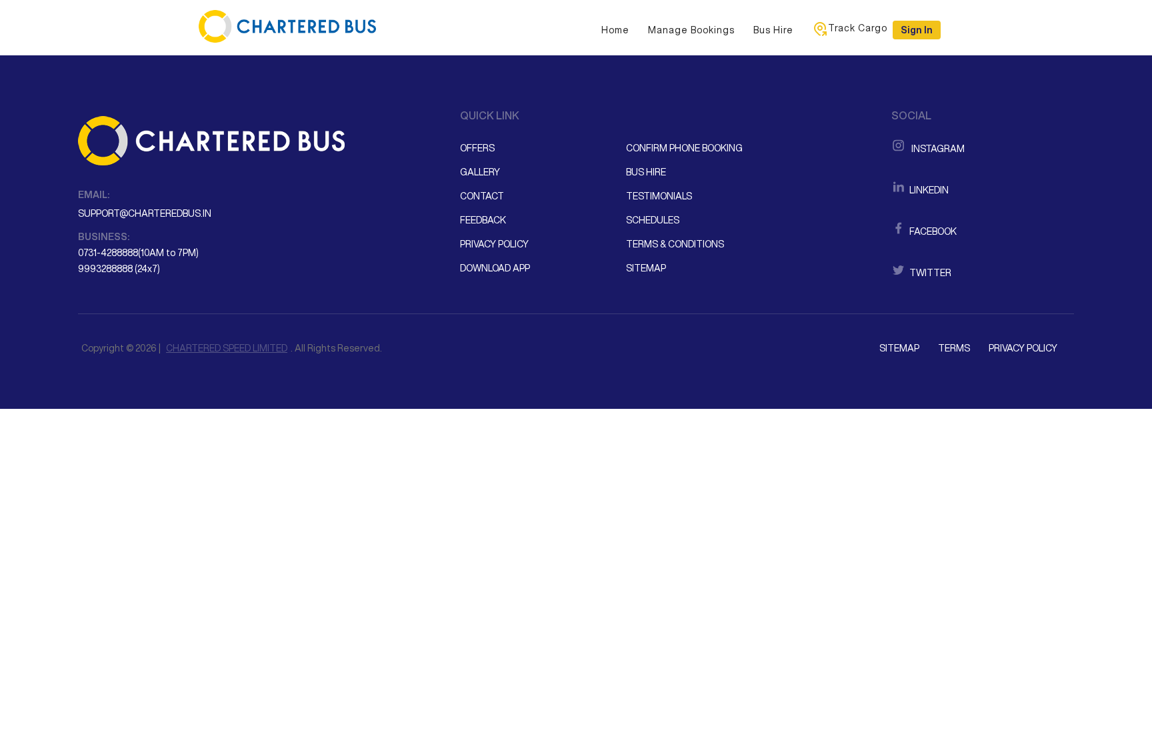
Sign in (917, 30)
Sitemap (646, 268)
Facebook (932, 231)
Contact (482, 196)
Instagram (936, 148)
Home (615, 30)
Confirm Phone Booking (684, 148)
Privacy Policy (494, 244)
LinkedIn (928, 190)
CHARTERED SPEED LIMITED (226, 348)
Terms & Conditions (675, 244)
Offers (477, 148)
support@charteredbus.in (144, 213)
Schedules (652, 220)
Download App (495, 268)
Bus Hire (773, 30)
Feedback (483, 220)
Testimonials (659, 196)
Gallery (480, 172)
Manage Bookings (691, 30)
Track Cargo (857, 28)
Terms (954, 348)
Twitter (929, 272)
